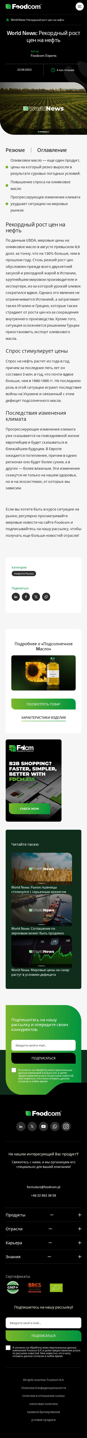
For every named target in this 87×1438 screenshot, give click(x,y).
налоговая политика (44, 1404)
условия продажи (43, 1420)
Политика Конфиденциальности (43, 1388)
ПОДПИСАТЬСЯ (43, 1058)
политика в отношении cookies (43, 1396)
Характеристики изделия (43, 717)
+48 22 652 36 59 (43, 1195)
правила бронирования (43, 1412)
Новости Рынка (24, 573)
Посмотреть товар (43, 704)
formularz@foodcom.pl (43, 1187)
